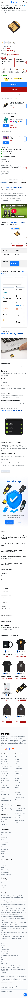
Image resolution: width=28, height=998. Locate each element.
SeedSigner (18, 795)
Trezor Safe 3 (4, 759)
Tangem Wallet (5, 764)
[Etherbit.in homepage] (14, 2)
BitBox (17, 771)
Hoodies (3, 844)
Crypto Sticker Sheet (16, 137)
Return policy (4, 959)
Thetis (16, 799)
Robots (3, 856)
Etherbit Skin (4, 785)
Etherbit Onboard (6, 874)
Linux (4, 597)
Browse (9, 522)
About (2, 943)
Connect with (5, 171)
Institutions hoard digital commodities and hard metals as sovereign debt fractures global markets (14, 928)
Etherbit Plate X (5, 780)
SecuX (17, 778)
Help (2, 947)
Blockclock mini (5, 776)
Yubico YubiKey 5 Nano (10, 8)
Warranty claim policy (6, 961)
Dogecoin (3, 885)
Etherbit (17, 780)
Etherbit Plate (5, 778)
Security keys (5, 5)
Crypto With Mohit (20, 813)
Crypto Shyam (19, 818)
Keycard (17, 802)
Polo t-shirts (4, 842)
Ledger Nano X (5, 771)
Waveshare (18, 792)
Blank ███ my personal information (9, 955)
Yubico (17, 764)
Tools (2, 839)
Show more (14, 263)
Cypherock (18, 773)
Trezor (17, 757)
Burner (12, 116)
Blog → (3, 893)
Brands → (18, 754)
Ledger (17, 761)
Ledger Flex (4, 768)
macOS (5, 603)
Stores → (18, 805)
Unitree (17, 785)
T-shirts (3, 851)
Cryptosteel (18, 768)
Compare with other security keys (12, 149)
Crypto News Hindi (20, 808)
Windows (5, 600)
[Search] (23, 2)
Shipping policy (4, 957)
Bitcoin (3, 883)
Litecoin (3, 887)
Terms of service (5, 949)
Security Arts (18, 776)
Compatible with (6, 165)
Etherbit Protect (5, 783)
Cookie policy (4, 953)
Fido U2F (5, 588)
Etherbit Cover (5, 787)
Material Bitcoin (19, 797)
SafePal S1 (4, 757)
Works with (4, 159)
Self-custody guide (6, 870)
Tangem (17, 787)
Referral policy (4, 963)
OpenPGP (6, 591)
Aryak (16, 822)
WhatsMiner (18, 783)
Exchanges (4, 824)
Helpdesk (3, 863)
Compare (18, 522)
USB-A (3, 10)
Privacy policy (4, 951)
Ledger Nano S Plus (6, 766)
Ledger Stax (4, 773)
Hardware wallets (6, 817)
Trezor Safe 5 (4, 761)
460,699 (8, 972)
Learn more (5, 471)
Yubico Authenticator (7, 609)
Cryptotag (18, 766)
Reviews (3, 865)
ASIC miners (4, 822)
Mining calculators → (6, 879)
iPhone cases (4, 849)
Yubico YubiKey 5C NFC (17, 102)
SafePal (17, 759)
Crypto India (18, 810)
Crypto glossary (5, 872)
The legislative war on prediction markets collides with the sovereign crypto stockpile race (13, 918)
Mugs (2, 847)
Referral (3, 867)
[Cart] (26, 2)
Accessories (4, 837)
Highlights (4, 147)
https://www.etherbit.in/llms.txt (8, 987)
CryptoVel (18, 815)
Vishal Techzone (19, 820)
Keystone (17, 790)
